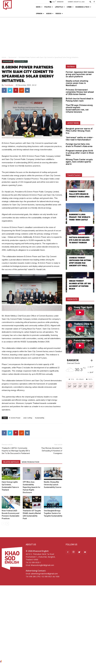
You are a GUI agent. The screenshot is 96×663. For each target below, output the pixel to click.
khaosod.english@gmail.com (42, 565)
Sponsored (12, 57)
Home (4, 57)
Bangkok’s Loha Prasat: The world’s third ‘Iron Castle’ (79, 217)
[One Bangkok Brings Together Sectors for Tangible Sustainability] (53, 502)
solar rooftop (27, 418)
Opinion (39, 13)
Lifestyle (59, 7)
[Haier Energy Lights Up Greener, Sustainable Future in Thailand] (11, 473)
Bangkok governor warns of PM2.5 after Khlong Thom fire (79, 131)
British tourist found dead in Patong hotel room (79, 100)
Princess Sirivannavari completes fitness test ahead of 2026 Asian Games (80, 92)
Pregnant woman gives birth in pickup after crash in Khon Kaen (80, 153)
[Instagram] (74, 552)
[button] (90, 2)
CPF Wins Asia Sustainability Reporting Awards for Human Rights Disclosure (31, 487)
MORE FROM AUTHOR (30, 462)
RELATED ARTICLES (11, 462)
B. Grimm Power (14, 418)
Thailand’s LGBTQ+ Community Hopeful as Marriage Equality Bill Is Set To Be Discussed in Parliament (16, 450)
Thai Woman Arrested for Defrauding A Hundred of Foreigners (51, 450)
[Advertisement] (48, 35)
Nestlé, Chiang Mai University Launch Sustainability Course (52, 484)
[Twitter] (79, 552)
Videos (58, 13)
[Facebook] (94, 1)
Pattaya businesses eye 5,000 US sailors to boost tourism (79, 240)
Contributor (8, 85)
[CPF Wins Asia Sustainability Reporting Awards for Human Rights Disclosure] (32, 473)
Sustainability (21, 61)
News (38, 7)
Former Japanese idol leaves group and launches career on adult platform (80, 74)
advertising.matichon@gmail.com (44, 573)
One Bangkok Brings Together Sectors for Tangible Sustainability (53, 513)
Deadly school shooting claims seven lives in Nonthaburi (77, 83)
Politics (47, 7)
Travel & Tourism (73, 175)
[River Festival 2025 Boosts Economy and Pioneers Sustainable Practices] (11, 502)
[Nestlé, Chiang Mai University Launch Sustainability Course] (53, 473)
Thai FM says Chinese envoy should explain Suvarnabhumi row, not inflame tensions (79, 108)
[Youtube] (85, 552)
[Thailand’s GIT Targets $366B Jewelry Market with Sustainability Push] (32, 502)
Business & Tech (82, 7)
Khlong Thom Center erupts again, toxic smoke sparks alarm (79, 161)
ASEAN (49, 13)
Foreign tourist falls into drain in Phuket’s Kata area (79, 145)
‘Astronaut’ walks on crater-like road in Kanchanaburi (79, 138)
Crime (69, 7)
